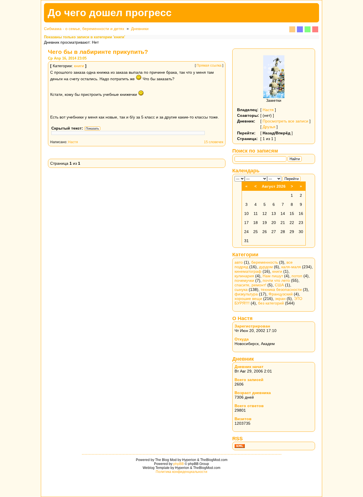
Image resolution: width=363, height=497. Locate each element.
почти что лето (276, 280)
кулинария (244, 276)
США (279, 285)
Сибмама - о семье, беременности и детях (84, 28)
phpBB (178, 464)
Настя (73, 142)
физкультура (246, 294)
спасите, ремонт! (250, 285)
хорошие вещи (248, 298)
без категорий (271, 303)
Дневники (140, 28)
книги (79, 66)
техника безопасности (281, 289)
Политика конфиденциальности (181, 472)
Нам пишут (273, 276)
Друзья (269, 126)
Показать (92, 128)
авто (239, 262)
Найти (295, 159)
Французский (281, 294)
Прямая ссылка (209, 65)
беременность (264, 262)
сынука (241, 289)
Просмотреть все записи (285, 121)
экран (280, 298)
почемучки (244, 280)
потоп (297, 276)
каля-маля (291, 267)
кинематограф (248, 271)
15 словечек (213, 142)
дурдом (266, 267)
